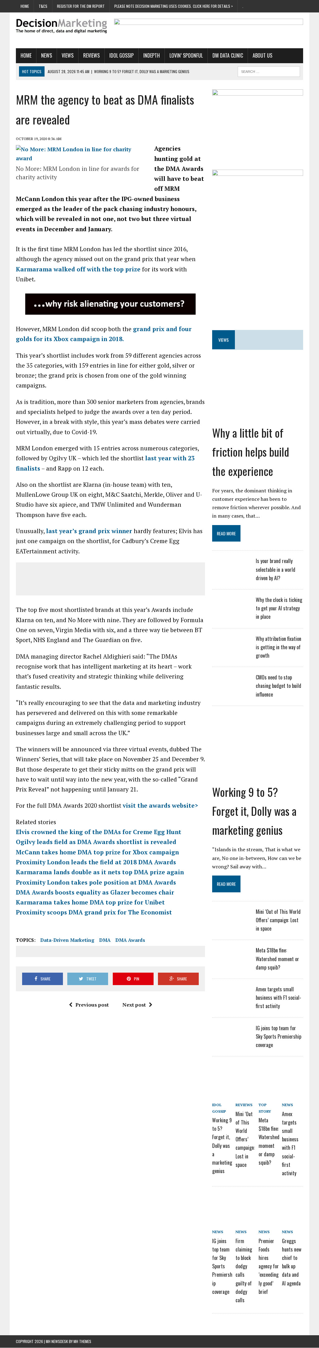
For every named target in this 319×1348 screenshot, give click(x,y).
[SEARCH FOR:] (269, 70)
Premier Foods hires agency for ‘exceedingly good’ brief (269, 1266)
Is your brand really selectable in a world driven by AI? (275, 569)
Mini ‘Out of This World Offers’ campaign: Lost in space (278, 920)
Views (68, 55)
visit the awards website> (161, 805)
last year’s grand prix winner (89, 531)
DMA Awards (130, 940)
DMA (105, 940)
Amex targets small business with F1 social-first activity (278, 997)
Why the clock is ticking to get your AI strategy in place (279, 608)
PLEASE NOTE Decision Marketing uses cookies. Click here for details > (173, 6)
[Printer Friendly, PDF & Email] (33, 928)
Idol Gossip (121, 55)
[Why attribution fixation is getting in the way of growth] (231, 650)
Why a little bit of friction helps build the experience (250, 451)
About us (262, 55)
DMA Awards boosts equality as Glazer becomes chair (95, 892)
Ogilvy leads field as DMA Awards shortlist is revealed (96, 842)
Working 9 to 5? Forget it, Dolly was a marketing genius (254, 810)
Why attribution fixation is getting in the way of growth (278, 647)
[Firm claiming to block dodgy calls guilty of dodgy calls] (246, 1203)
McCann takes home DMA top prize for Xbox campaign (97, 852)
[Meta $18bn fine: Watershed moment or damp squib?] (231, 962)
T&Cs (43, 6)
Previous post (92, 1004)
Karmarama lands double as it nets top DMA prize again (100, 872)
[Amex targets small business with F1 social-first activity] (231, 1001)
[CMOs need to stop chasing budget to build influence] (231, 689)
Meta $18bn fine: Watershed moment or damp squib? (277, 958)
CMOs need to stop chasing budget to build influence (278, 686)
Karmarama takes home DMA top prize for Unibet (90, 902)
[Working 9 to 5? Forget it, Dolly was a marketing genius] (257, 762)
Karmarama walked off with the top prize (78, 269)
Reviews (91, 55)
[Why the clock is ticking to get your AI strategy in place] (231, 612)
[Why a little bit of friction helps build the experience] (257, 402)
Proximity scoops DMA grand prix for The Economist (94, 912)
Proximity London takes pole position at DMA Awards (96, 882)
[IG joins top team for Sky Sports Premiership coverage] (231, 1040)
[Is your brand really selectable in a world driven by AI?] (231, 573)
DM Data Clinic (227, 55)
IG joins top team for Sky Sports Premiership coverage (278, 1036)
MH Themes (82, 1341)
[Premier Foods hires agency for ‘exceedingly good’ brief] (269, 1203)
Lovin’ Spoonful (186, 55)
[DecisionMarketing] (61, 26)
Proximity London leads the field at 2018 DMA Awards (96, 862)
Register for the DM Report (81, 6)
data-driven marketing (67, 940)
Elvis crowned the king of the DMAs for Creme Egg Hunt (98, 832)
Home (25, 6)
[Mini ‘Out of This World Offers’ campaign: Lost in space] (231, 924)
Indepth (151, 55)
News (46, 55)
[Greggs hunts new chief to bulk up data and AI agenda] (292, 1203)
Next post (134, 1004)
